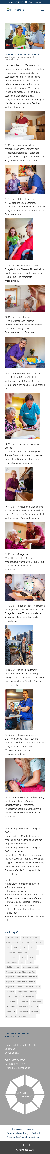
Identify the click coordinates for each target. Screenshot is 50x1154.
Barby (8, 947)
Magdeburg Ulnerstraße (14, 987)
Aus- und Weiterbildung (30, 938)
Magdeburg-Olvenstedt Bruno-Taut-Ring (20, 972)
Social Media (23, 1006)
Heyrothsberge (11, 962)
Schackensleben (29, 997)
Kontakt (31, 1129)
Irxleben (30, 962)
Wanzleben (35, 1011)
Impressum (17, 1129)
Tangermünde (23, 1011)
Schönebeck (23, 1001)
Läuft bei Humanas (13, 967)
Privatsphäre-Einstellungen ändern (23, 1137)
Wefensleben (11, 1016)
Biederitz (16, 947)
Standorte (34, 1006)
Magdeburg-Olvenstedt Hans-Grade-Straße (21, 977)
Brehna (24, 947)
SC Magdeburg (36, 1001)
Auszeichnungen (12, 942)
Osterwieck (10, 992)
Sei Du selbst (11, 1006)
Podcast (33, 992)
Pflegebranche (22, 992)
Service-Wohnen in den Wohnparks (22, 54)
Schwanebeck (11, 1001)
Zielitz (32, 1016)
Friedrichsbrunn (12, 957)
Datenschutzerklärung (17, 1133)
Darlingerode (11, 952)
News (38, 987)
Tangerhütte (10, 1011)
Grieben (23, 957)
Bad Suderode (26, 942)
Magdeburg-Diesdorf (30, 967)
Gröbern (32, 957)
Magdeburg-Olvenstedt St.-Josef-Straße (20, 982)
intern (22, 962)
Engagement (23, 952)
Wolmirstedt (23, 1016)
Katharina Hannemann (20, 57)
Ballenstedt (38, 942)
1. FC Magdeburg (12, 938)
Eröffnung (34, 952)
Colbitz (32, 947)
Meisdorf (29, 987)
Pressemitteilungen (13, 997)
